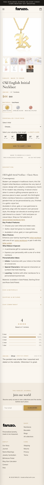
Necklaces (27, 427)
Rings (26, 433)
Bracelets (27, 430)
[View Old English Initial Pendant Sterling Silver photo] (22, 61)
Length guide (34, 132)
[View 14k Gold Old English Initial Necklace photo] (37, 61)
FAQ (4, 468)
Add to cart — (22, 146)
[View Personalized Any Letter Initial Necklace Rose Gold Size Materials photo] (22, 68)
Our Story (6, 445)
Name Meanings (8, 452)
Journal (5, 449)
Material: (11, 102)
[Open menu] (3, 9)
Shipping (27, 445)
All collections (28, 436)
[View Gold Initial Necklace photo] (6, 61)
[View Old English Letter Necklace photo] (14, 61)
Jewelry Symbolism (9, 455)
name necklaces (21, 240)
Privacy (26, 452)
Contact (5, 464)
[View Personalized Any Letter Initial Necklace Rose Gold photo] (6, 68)
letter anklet (7, 243)
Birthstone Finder (8, 458)
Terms (26, 455)
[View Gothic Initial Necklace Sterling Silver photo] (14, 68)
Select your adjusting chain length (21, 132)
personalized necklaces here (14, 220)
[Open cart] (40, 9)
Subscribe (32, 408)
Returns (26, 449)
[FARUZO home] (22, 9)
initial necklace (35, 238)
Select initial (7, 122)
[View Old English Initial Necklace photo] (29, 61)
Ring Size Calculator (10, 461)
